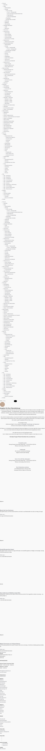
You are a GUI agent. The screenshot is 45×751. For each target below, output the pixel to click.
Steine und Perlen (5, 68)
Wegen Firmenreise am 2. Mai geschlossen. (10, 643)
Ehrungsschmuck (7, 124)
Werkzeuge (6, 106)
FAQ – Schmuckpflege (8, 384)
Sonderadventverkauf (10, 155)
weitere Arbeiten (5, 309)
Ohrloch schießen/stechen (8, 115)
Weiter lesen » (2, 514)
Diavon (6, 275)
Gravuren (5, 113)
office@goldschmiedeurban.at (5, 670)
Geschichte (8, 140)
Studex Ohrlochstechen (9, 256)
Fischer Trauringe (9, 10)
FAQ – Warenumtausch (8, 387)
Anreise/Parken (7, 143)
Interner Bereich (6, 194)
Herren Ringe (7, 32)
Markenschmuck (7, 62)
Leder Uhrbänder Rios (7, 125)
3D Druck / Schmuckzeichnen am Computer (12, 116)
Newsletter (7, 169)
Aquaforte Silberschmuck (9, 65)
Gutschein (6, 253)
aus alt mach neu (8, 88)
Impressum (2, 707)
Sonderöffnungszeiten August (7, 549)
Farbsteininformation (8, 278)
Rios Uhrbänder (3, 748)
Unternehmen (2, 730)
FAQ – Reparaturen (7, 177)
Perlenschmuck (6, 40)
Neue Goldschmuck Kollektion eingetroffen (10, 593)
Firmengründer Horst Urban (10, 162)
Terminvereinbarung (8, 146)
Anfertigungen (6, 85)
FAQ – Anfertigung (7, 175)
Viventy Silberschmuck (9, 66)
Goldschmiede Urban (8, 334)
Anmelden (6, 196)
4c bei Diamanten (8, 71)
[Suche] (15, 401)
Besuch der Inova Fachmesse (6, 510)
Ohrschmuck (6, 228)
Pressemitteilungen (3, 720)
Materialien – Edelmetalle (8, 97)
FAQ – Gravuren (6, 183)
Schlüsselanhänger (8, 37)
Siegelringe (7, 22)
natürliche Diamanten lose (8, 69)
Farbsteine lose (6, 78)
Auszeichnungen (9, 138)
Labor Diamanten (7, 72)
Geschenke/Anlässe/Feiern (8, 43)
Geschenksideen (3, 702)
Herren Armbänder (8, 35)
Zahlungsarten (7, 147)
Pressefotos (7, 166)
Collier (6, 225)
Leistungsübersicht (3, 681)
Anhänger (1, 691)
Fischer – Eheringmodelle (11, 12)
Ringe (5, 6)
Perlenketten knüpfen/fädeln (9, 121)
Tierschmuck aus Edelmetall (10, 60)
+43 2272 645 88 (3, 672)
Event (6, 150)
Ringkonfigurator (10, 15)
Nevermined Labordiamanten (10, 74)
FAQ (3, 174)
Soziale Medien (6, 156)
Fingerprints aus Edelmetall (8, 128)
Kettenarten (7, 28)
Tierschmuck (6, 328)
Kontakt (6, 149)
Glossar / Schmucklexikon (8, 109)
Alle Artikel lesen (3, 652)
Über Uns (4, 331)
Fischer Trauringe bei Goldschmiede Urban (14, 13)
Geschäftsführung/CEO (9, 159)
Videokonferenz (3, 676)
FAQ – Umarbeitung (7, 178)
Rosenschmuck (6, 131)
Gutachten (7, 81)
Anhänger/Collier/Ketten (8, 25)
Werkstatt (6, 359)
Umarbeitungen (6, 87)
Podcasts (6, 172)
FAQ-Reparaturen (8, 96)
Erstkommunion (8, 250)
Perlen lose (6, 281)
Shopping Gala (8, 152)
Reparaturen (6, 90)
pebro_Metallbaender (7, 127)
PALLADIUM (7, 103)
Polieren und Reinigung (8, 118)
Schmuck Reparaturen (9, 91)
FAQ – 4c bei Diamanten (8, 180)
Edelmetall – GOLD (8, 99)
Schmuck (4, 3)
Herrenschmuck (6, 31)
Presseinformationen (8, 165)
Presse (5, 362)
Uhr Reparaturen (8, 93)
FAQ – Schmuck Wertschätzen (9, 187)
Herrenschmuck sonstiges (9, 38)
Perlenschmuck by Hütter (9, 41)
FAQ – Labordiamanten (9, 75)
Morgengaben (7, 56)
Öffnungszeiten (7, 144)
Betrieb (5, 134)
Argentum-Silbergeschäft (4, 731)
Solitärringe (7, 21)
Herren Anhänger (8, 34)
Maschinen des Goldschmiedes (9, 303)
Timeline (7, 141)
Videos (6, 171)
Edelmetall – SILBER (8, 100)
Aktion (5, 390)
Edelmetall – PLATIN (8, 300)
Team (5, 356)
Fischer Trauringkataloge (11, 16)
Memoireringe (7, 222)
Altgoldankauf (6, 112)
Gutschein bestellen (7, 193)
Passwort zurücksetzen (9, 197)
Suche (1, 400)
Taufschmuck (7, 59)
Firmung (6, 53)
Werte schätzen (6, 119)
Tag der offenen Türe (9, 153)
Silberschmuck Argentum (10, 137)
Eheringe (6, 9)
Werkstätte (4, 84)
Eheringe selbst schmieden (11, 19)
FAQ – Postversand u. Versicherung (10, 184)
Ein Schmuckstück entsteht (8, 306)
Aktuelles (4, 190)
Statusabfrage (7, 94)
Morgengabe (8, 18)
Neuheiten (5, 4)
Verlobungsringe (8, 7)
